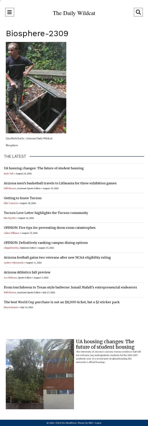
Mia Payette (10, 217)
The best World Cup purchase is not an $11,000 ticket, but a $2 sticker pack (62, 302)
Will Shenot (10, 188)
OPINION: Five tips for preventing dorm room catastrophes (50, 228)
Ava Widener (10, 277)
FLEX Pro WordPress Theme (70, 422)
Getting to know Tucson (22, 198)
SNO (90, 422)
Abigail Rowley (11, 247)
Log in (98, 422)
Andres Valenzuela (14, 262)
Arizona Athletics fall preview (27, 272)
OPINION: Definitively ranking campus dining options (46, 243)
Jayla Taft (8, 173)
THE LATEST (15, 156)
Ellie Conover (11, 203)
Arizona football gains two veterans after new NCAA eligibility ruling (57, 257)
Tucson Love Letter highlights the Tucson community (46, 213)
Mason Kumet (11, 307)
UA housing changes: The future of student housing (44, 168)
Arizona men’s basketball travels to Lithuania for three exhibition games (60, 183)
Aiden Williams (11, 232)
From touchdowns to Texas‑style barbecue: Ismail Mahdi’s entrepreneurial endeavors (70, 287)
